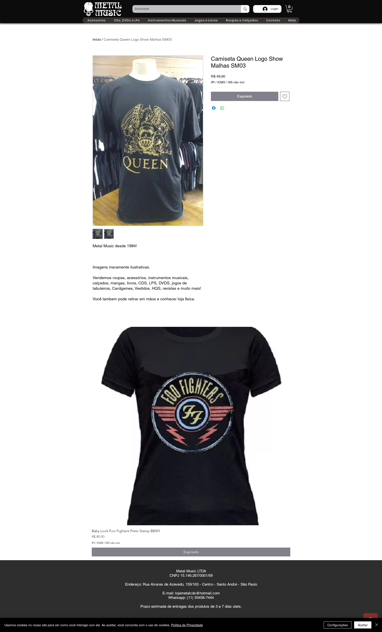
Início (97, 39)
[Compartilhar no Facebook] (213, 108)
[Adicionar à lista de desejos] (284, 96)
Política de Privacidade (187, 625)
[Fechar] (376, 624)
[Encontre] (245, 9)
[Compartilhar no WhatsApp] (222, 108)
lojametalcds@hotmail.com (197, 593)
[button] (289, 9)
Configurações (337, 625)
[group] (191, 442)
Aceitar (363, 625)
